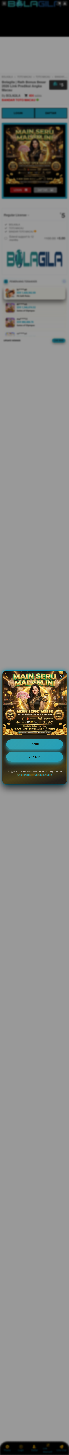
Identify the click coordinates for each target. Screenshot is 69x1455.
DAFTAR (35, 756)
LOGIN (34, 744)
